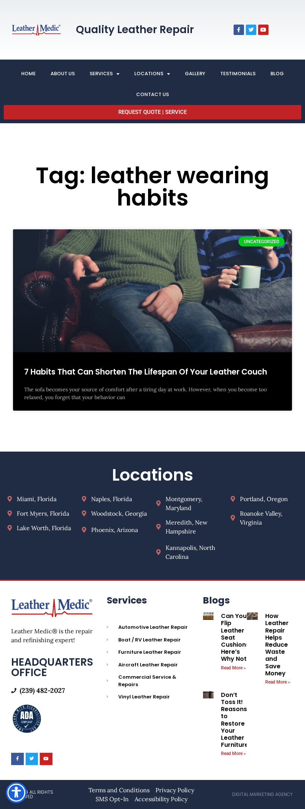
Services (101, 73)
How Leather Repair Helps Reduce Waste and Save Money (277, 645)
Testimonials (238, 73)
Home (28, 73)
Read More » (233, 668)
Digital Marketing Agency (262, 794)
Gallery (195, 73)
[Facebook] (239, 30)
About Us (63, 73)
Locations (148, 73)
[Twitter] (251, 30)
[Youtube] (263, 30)
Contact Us (152, 94)
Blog (277, 73)
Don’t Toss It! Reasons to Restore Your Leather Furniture (234, 720)
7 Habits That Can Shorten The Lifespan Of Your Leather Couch (145, 371)
